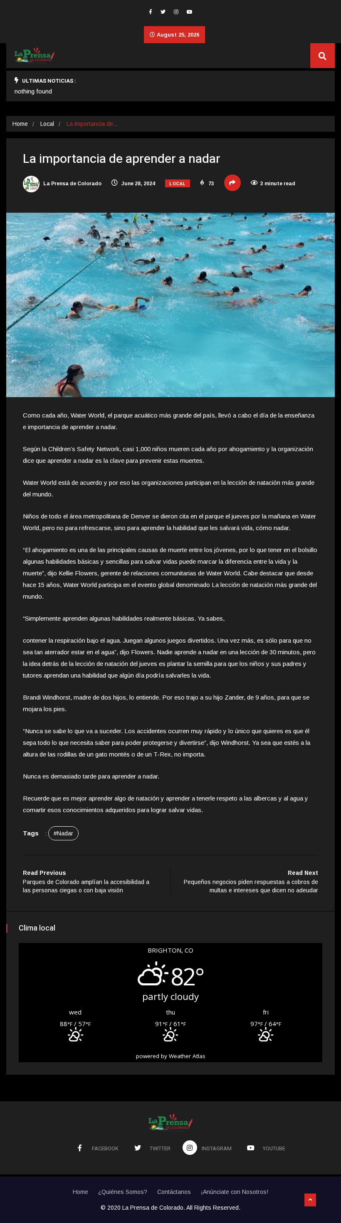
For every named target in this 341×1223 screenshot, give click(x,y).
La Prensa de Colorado (71, 184)
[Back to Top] (310, 1200)
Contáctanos (174, 1192)
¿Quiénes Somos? (122, 1192)
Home (20, 123)
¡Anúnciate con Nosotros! (234, 1192)
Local (47, 123)
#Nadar (63, 833)
